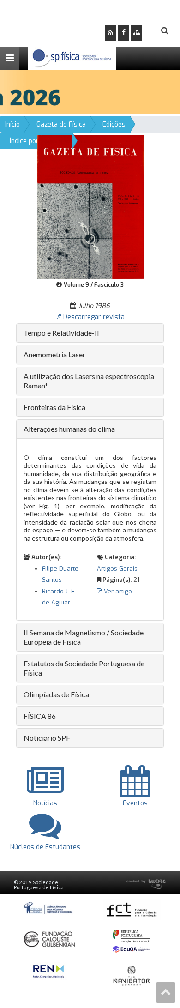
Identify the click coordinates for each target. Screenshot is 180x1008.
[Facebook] (123, 33)
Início (12, 124)
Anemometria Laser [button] (54, 354)
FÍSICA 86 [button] (40, 716)
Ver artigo (117, 591)
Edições (114, 124)
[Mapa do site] (136, 33)
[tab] (90, 333)
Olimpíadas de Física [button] (56, 694)
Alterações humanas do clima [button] (69, 428)
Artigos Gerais (117, 569)
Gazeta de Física (61, 124)
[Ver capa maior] (90, 206)
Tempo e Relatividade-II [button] (61, 332)
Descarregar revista (93, 317)
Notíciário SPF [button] (47, 737)
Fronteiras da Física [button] (54, 407)
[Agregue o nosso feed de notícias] (110, 33)
